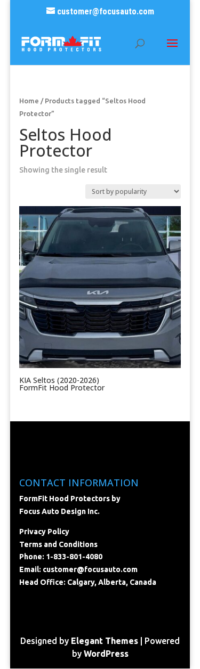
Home (29, 100)
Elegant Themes (104, 641)
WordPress (106, 653)
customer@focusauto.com (90, 569)
